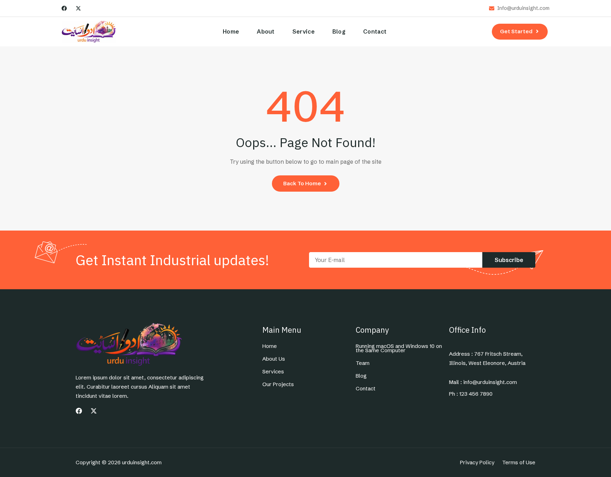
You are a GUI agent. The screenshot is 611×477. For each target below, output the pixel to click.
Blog (338, 31)
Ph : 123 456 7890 (471, 394)
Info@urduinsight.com (523, 8)
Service (303, 31)
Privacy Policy (477, 462)
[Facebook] (64, 8)
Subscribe (509, 259)
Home (231, 31)
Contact (374, 31)
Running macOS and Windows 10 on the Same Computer (399, 348)
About (266, 31)
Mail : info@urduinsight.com (483, 382)
